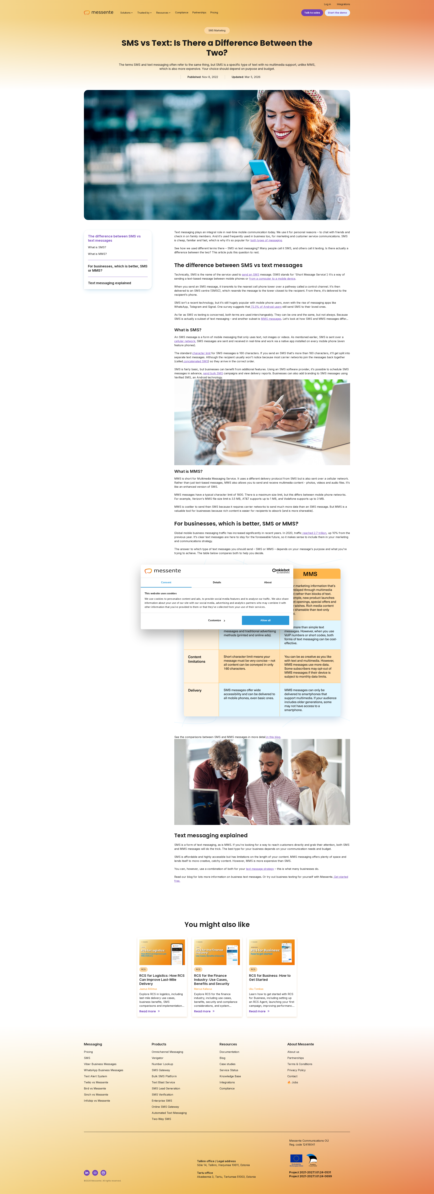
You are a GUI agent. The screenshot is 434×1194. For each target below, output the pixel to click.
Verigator (157, 1058)
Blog (222, 1058)
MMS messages (271, 318)
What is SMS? (97, 247)
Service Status (229, 1070)
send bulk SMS (213, 373)
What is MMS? (97, 254)
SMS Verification (162, 1094)
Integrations (343, 4)
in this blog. (273, 737)
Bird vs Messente (95, 1088)
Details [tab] (217, 582)
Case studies (227, 1064)
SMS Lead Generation (166, 1088)
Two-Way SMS (161, 1119)
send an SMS (250, 274)
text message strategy (260, 869)
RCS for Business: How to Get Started (270, 978)
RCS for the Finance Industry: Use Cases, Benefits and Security (211, 980)
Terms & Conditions (299, 1064)
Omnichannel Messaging (167, 1052)
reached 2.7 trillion (314, 533)
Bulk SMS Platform (164, 1076)
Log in (327, 4)
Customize (214, 620)
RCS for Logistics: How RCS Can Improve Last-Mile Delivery (162, 980)
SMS (87, 1058)
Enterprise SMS (162, 1100)
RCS (143, 969)
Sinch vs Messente (96, 1094)
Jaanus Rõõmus (148, 988)
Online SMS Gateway (165, 1106)
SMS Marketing (217, 30)
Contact (292, 1076)
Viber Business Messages (100, 1064)
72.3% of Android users (266, 306)
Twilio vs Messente (96, 1082)
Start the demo (337, 12)
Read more (147, 1011)
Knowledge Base (230, 1076)
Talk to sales (312, 12)
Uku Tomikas (256, 988)
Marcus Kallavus (203, 988)
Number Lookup (162, 1064)
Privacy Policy (296, 1070)
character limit (201, 353)
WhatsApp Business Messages (103, 1070)
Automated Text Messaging (169, 1113)
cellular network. (185, 341)
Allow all (265, 620)
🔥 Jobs (292, 1082)
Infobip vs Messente (97, 1100)
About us (293, 1052)
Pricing (214, 12)
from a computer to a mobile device (272, 278)
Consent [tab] (166, 582)
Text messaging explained (109, 283)
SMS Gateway (161, 1070)
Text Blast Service (163, 1082)
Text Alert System (95, 1076)
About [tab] (268, 582)
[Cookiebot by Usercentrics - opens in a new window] (275, 571)
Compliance (181, 12)
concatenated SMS (195, 361)
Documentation (229, 1052)
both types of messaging (266, 240)
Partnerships (199, 12)
